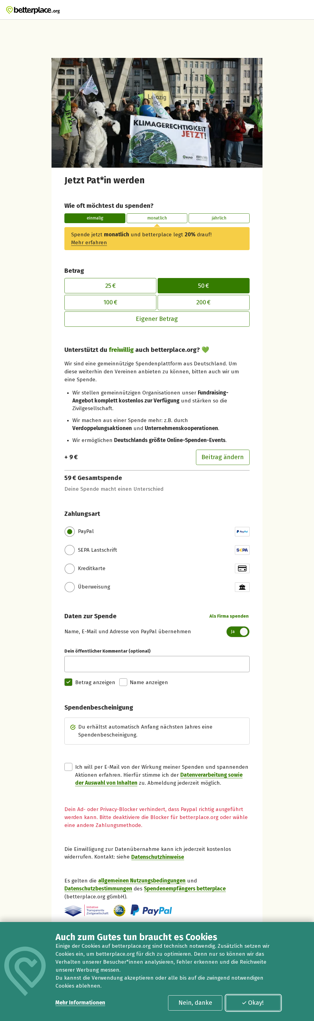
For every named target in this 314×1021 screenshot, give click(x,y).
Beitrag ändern (222, 457)
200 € (203, 302)
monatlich (157, 218)
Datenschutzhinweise (157, 857)
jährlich (219, 218)
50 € (203, 285)
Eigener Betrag (157, 318)
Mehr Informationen (80, 1003)
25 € (110, 285)
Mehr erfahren (89, 242)
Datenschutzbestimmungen (98, 889)
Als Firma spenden (229, 616)
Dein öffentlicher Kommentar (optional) (107, 651)
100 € (110, 302)
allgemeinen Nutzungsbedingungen (142, 881)
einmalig (95, 218)
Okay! (256, 1002)
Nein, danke (195, 1002)
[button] (119, 910)
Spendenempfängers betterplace (185, 889)
